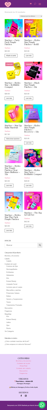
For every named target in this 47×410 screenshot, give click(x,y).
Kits (7, 278)
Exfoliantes (10, 272)
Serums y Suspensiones (14, 299)
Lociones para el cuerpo (14, 287)
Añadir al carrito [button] (11, 55)
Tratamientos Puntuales (14, 305)
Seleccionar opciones (13, 139)
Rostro (8, 328)
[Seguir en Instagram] (26, 396)
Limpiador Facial (11, 284)
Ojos (7, 325)
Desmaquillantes (11, 269)
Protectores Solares (13, 293)
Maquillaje (8, 314)
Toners (8, 302)
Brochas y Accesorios (12, 256)
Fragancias (8, 311)
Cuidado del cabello (23, 368)
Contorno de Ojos (12, 266)
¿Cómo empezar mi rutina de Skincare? (18, 344)
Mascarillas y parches (13, 290)
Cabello (7, 259)
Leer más (29, 55)
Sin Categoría (9, 331)
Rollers (8, 296)
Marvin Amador (35, 405)
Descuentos (9, 308)
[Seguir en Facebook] (21, 396)
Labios (8, 322)
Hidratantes (10, 275)
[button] (42, 404)
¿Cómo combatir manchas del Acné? (17, 341)
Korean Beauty (11, 281)
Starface (7, 48)
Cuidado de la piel (10, 264)
